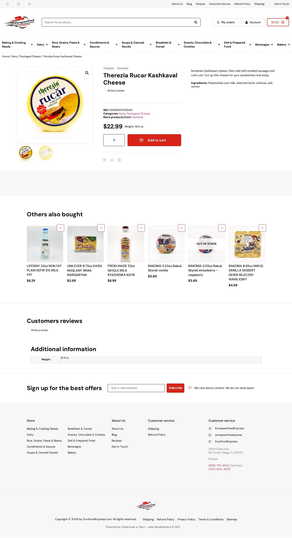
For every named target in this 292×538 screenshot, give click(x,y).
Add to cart (157, 140)
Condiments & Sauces (99, 44)
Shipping (259, 4)
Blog (189, 4)
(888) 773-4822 (219, 465)
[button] (87, 73)
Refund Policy (242, 4)
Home (5, 56)
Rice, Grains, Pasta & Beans (66, 44)
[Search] (195, 22)
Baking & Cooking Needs (14, 44)
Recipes (200, 4)
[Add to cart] (60, 228)
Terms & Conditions (210, 519)
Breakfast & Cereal (163, 44)
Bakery (281, 44)
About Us (177, 4)
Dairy (40, 44)
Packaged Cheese (30, 56)
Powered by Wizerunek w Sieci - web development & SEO (143, 527)
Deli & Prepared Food (234, 44)
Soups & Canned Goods (133, 44)
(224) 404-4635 (219, 469)
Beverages (262, 44)
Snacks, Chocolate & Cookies (198, 44)
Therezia (108, 68)
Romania (137, 117)
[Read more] (222, 228)
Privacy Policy (186, 519)
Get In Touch (282, 4)
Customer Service (219, 4)
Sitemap (232, 519)
